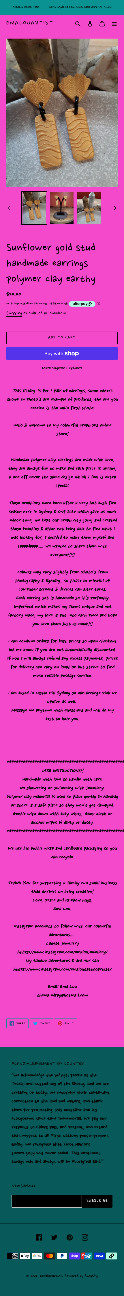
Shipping (14, 313)
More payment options (62, 368)
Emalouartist (29, 23)
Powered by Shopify (81, 1276)
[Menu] (114, 23)
